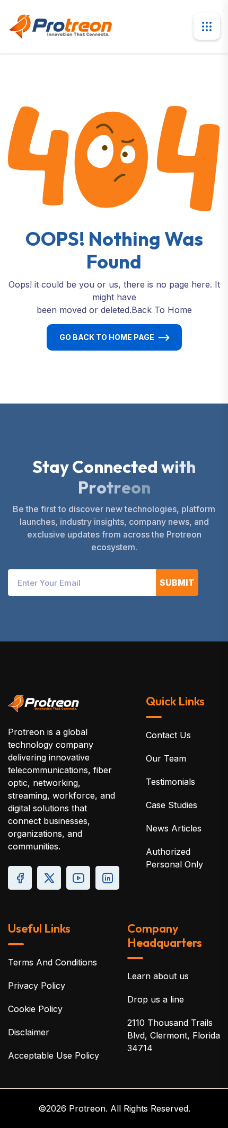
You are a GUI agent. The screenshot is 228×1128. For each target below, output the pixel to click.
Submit (177, 582)
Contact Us (168, 735)
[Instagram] (107, 878)
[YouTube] (78, 878)
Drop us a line (155, 999)
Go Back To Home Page (106, 337)
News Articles (173, 828)
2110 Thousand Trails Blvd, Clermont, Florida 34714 (173, 1035)
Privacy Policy (36, 985)
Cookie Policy (35, 1009)
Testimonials (170, 781)
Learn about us (158, 976)
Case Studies (171, 805)
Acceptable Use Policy (53, 1055)
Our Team (166, 758)
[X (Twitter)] (49, 878)
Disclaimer (28, 1032)
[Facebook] (20, 878)
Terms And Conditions (52, 962)
